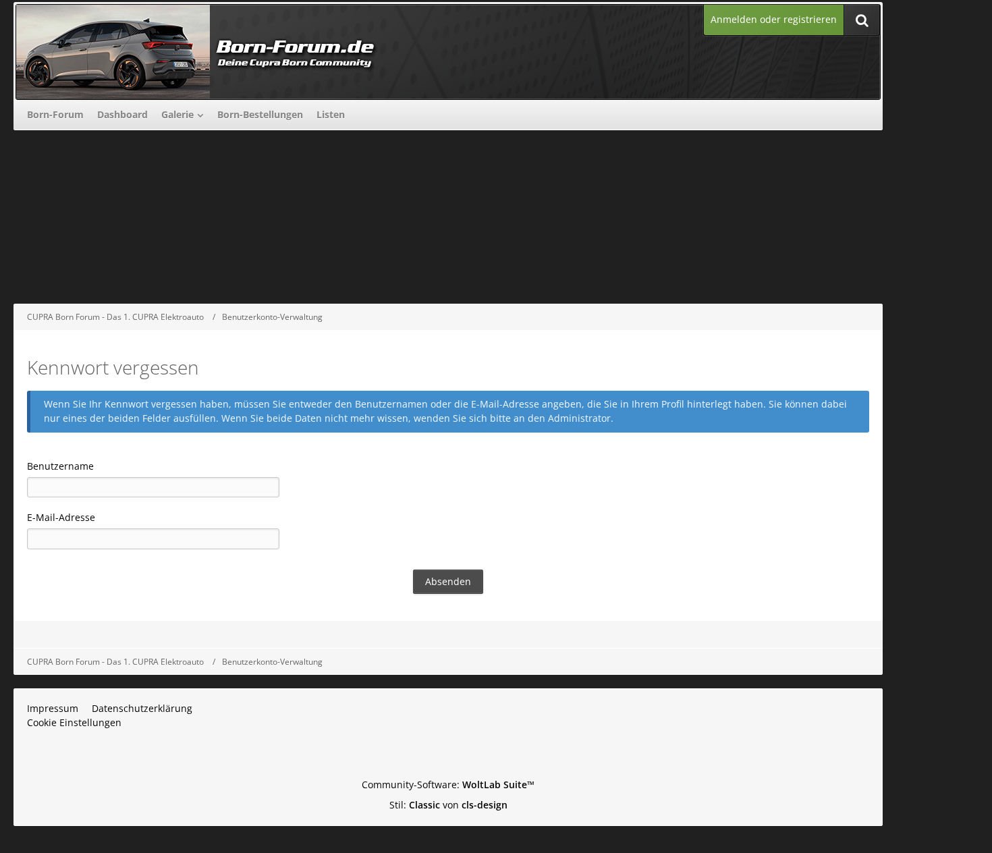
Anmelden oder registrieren (774, 19)
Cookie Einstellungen (74, 722)
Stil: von (448, 804)
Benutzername (60, 466)
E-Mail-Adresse (61, 517)
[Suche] (861, 20)
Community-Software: (448, 784)
